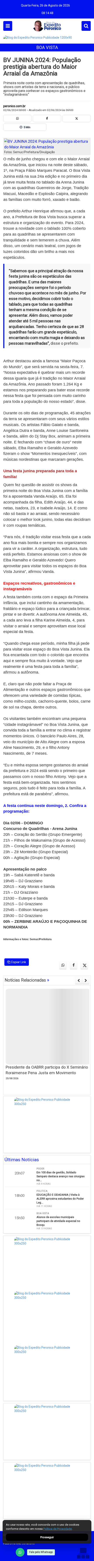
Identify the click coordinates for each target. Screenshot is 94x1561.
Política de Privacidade (57, 1528)
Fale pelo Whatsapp (41, 1552)
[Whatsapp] (17, 118)
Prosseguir (47, 1537)
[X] (77, 118)
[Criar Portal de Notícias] (83, 1553)
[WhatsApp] (20, 1552)
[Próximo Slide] (85, 980)
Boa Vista (47, 47)
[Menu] (7, 26)
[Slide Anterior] (78, 980)
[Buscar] (86, 26)
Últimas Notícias (22, 1159)
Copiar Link (18, 962)
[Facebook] (47, 118)
